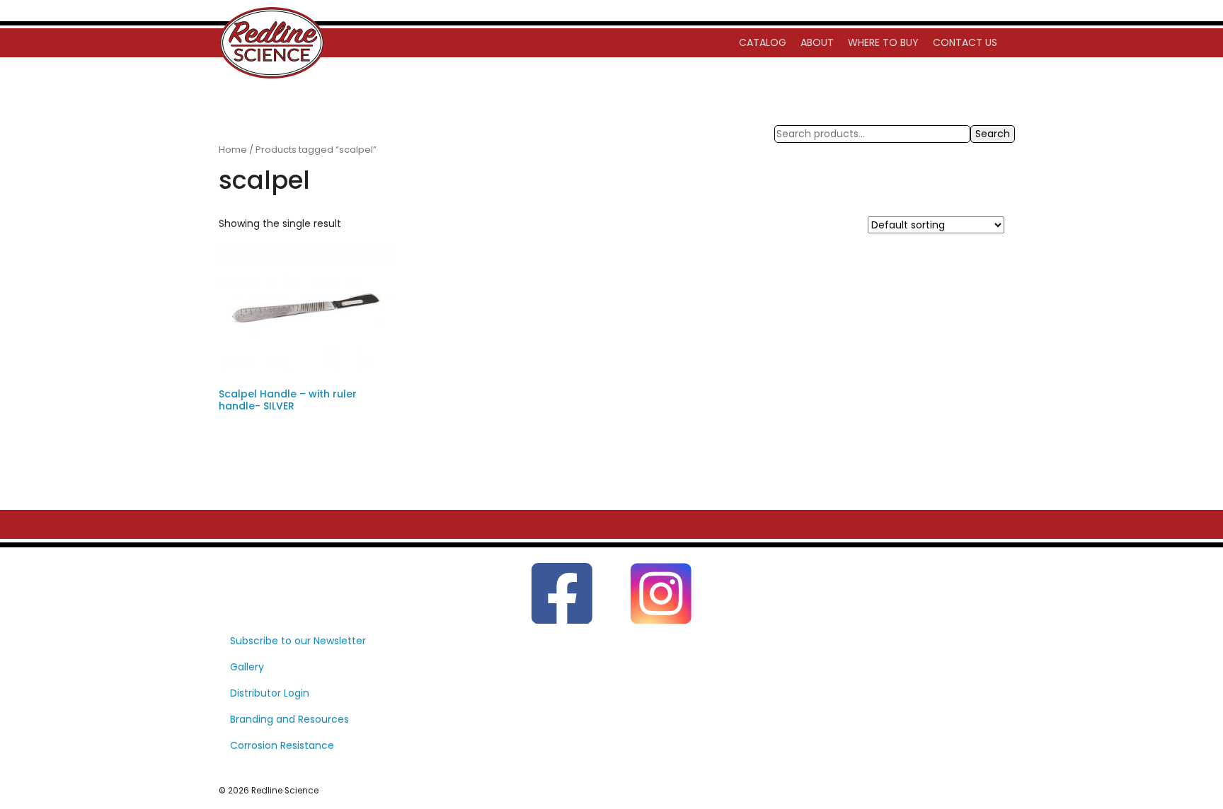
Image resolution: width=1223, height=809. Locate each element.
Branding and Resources (289, 719)
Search (992, 134)
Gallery (247, 667)
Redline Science (284, 790)
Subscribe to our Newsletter (298, 641)
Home (233, 149)
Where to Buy (883, 42)
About (817, 42)
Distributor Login (269, 693)
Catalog (762, 42)
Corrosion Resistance (282, 745)
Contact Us (965, 42)
